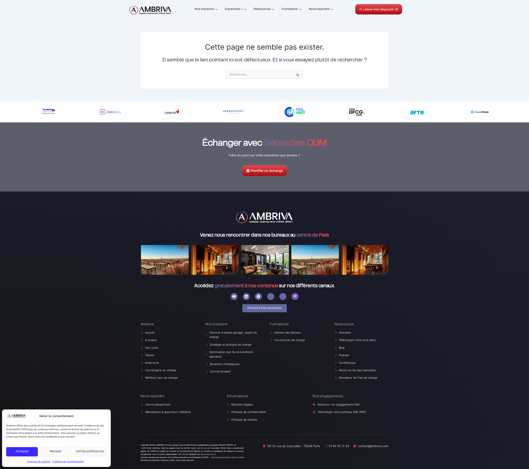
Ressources (262, 9)
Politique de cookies (38, 461)
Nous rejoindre (319, 9)
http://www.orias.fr (208, 454)
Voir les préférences (90, 451)
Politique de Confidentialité (68, 461)
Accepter (22, 451)
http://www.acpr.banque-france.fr (224, 457)
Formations (290, 9)
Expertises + (234, 9)
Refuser (55, 451)
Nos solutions (204, 9)
